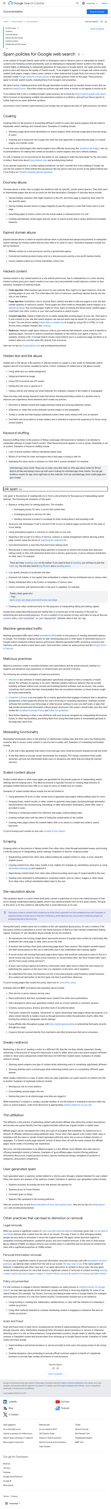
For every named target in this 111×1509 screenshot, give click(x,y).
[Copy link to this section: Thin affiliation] (26, 1115)
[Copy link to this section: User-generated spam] (38, 1169)
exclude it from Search (54, 831)
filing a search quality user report (90, 94)
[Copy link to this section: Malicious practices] (34, 659)
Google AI (7, 1481)
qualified (7, 618)
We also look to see (72, 1264)
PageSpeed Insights (83, 1438)
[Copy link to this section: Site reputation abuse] (37, 891)
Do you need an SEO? (48, 1429)
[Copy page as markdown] (78, 54)
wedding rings (31, 563)
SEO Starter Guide (47, 1433)
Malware (13, 679)
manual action (19, 88)
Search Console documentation (52, 1442)
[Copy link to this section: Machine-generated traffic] (45, 628)
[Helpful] (102, 22)
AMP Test (79, 1442)
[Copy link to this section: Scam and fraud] (25, 1321)
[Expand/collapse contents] (18, 28)
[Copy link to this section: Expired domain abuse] (38, 232)
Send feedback (97, 29)
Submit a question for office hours (17, 1433)
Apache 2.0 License (35, 1386)
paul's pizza (15, 600)
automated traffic (47, 635)
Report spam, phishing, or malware (18, 1438)
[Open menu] (4, 3)
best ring (14, 566)
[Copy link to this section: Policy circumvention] (31, 1281)
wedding (77, 563)
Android (6, 1464)
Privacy (14, 1496)
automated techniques (19, 868)
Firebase (7, 1472)
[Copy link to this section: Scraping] (18, 841)
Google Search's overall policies (34, 76)
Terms (6, 1496)
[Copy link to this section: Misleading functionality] (41, 732)
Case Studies (44, 1446)
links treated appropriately (61, 1024)
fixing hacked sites (38, 160)
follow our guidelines (58, 710)
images (95, 148)
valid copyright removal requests (57, 1231)
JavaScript (84, 148)
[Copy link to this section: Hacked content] (29, 271)
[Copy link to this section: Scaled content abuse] (38, 772)
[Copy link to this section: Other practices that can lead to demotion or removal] (85, 1218)
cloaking (46, 325)
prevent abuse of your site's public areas (52, 1204)
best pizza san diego (47, 600)
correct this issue (67, 982)
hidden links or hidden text (51, 322)
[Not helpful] (106, 22)
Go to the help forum (12, 1429)
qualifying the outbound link (54, 540)
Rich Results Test (82, 1433)
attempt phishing (17, 308)
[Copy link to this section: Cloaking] (19, 116)
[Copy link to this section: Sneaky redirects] (30, 1042)
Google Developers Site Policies (71, 1386)
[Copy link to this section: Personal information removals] (44, 1255)
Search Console (97, 12)
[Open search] (77, 3)
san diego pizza (29, 600)
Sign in (105, 3)
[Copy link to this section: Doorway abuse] (29, 182)
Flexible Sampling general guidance (36, 172)
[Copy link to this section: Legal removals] (25, 1225)
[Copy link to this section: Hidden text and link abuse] (45, 356)
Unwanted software (18, 697)
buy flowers (44, 566)
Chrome (6, 1468)
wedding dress (63, 566)
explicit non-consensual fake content (88, 1273)
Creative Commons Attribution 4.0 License (76, 1383)
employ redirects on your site (78, 1105)
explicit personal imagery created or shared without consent (39, 1273)
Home (5, 22)
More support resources (13, 1442)
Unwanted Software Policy (31, 710)
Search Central (34, 3)
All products (8, 1485)
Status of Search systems (50, 1438)
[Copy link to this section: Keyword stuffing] (31, 433)
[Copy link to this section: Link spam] (20, 489)
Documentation (13, 11)
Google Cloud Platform (13, 1477)
